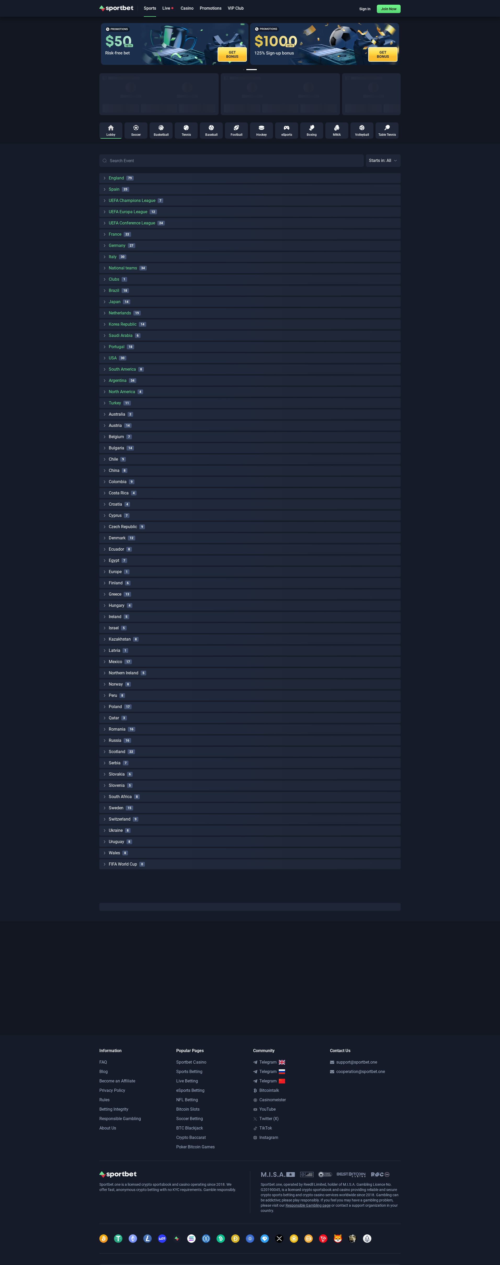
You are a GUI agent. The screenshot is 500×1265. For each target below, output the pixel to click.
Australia (117, 414)
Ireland (115, 616)
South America (122, 369)
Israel (114, 627)
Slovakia (117, 774)
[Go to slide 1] (243, 69)
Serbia (115, 762)
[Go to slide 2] (251, 69)
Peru (113, 695)
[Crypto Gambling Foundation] (307, 1174)
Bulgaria (116, 447)
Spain (114, 189)
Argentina (118, 380)
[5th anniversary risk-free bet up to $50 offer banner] (174, 44)
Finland (116, 582)
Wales (114, 852)
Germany (117, 245)
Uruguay (116, 841)
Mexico (115, 661)
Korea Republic (123, 324)
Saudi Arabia (121, 335)
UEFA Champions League (132, 200)
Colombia (118, 481)
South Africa (120, 796)
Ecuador (116, 549)
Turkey (115, 402)
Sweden (116, 807)
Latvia (114, 650)
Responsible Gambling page (308, 1205)
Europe (115, 571)
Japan (115, 301)
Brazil (114, 290)
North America (122, 391)
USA (113, 357)
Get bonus (383, 54)
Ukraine (116, 830)
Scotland (117, 751)
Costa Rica (119, 492)
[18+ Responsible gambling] (380, 1174)
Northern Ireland (123, 672)
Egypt (114, 560)
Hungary (116, 605)
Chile (113, 459)
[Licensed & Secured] (325, 1174)
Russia (115, 740)
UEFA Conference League (132, 223)
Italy (113, 256)
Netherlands (120, 312)
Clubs (114, 279)
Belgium (116, 436)
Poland (115, 706)
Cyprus (115, 515)
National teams (123, 268)
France (115, 234)
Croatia (115, 504)
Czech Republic (123, 526)
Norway (116, 684)
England (116, 178)
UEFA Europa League (128, 211)
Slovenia (117, 785)
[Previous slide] (99, 44)
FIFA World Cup (123, 864)
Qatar (114, 717)
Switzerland (119, 819)
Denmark (117, 537)
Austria (115, 425)
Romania (117, 729)
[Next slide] (400, 44)
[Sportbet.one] (116, 8)
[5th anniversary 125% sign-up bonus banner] (324, 44)
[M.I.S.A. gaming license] (278, 1174)
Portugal (116, 346)
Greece (115, 594)
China (114, 470)
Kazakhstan (120, 639)
